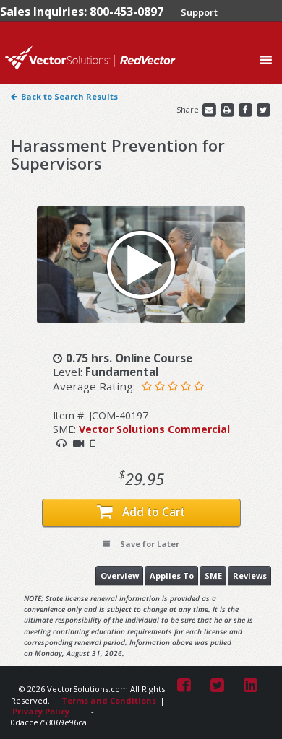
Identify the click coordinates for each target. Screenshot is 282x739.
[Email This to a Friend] (210, 109)
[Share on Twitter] (263, 109)
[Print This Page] (228, 109)
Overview (120, 575)
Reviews (250, 575)
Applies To (172, 575)
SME (213, 575)
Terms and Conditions (108, 700)
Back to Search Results (69, 96)
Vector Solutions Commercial (154, 429)
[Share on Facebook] (246, 109)
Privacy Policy (40, 711)
